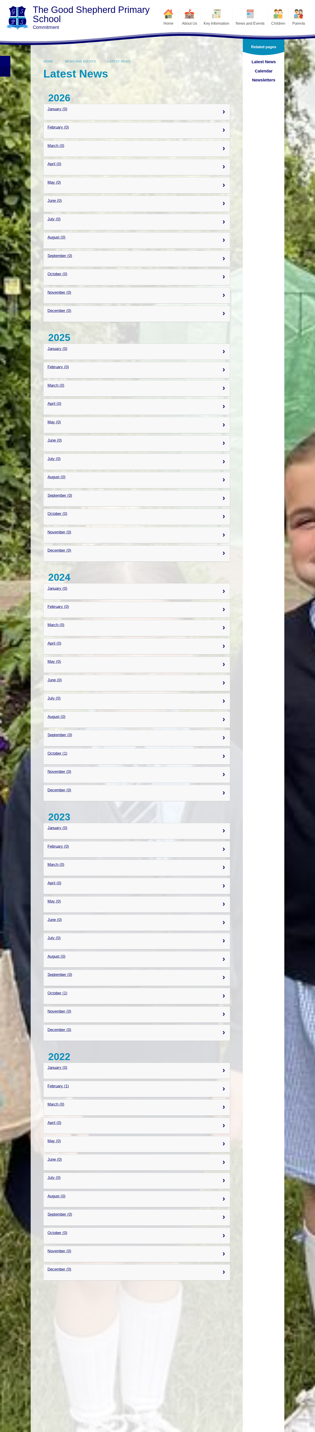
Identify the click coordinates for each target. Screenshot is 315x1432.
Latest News (118, 61)
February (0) (58, 127)
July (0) (54, 219)
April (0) (54, 164)
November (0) (59, 292)
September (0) (60, 256)
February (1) (58, 1086)
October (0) (57, 274)
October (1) (57, 753)
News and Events (80, 61)
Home (48, 61)
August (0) (56, 237)
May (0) (54, 182)
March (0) (56, 145)
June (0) (55, 200)
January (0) (57, 109)
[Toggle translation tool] (5, 71)
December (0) (59, 310)
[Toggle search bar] (5, 61)
